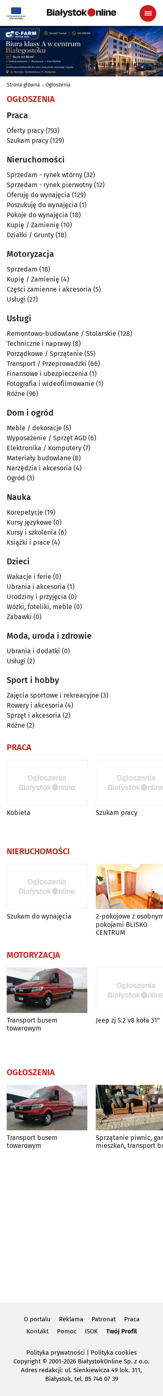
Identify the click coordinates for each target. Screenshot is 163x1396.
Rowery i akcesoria (35, 705)
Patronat (104, 1319)
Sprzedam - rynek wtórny (44, 175)
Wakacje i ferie (29, 577)
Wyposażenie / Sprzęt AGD (47, 438)
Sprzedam (22, 269)
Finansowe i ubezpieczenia (47, 374)
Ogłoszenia (58, 85)
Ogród (16, 478)
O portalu (37, 1319)
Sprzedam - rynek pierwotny (49, 185)
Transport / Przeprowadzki (47, 364)
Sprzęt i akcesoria (34, 715)
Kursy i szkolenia (32, 532)
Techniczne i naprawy (39, 344)
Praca (132, 1319)
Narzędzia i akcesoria (39, 468)
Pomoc (66, 1331)
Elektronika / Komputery (44, 448)
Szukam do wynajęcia (39, 916)
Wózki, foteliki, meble (39, 607)
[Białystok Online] (81, 13)
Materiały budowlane (39, 458)
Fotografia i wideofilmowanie (50, 384)
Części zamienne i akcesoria (49, 289)
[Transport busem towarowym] (47, 990)
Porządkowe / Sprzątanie (45, 354)
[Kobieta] (47, 782)
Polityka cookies (114, 1352)
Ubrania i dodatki (33, 651)
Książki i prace (28, 542)
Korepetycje (25, 512)
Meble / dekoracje (34, 428)
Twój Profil (121, 1331)
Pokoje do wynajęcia (37, 215)
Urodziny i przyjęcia (37, 597)
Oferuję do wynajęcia (38, 195)
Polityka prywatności (55, 1352)
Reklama (71, 1319)
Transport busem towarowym (32, 1024)
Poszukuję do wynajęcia (42, 205)
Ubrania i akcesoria (36, 587)
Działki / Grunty (30, 235)
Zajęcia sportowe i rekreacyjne (53, 695)
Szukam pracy (27, 141)
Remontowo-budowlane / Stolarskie (61, 334)
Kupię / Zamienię (33, 225)
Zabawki (19, 617)
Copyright (27, 1361)
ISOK (91, 1331)
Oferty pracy (25, 131)
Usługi (16, 299)
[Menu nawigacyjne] (148, 13)
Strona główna (23, 85)
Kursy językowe (29, 522)
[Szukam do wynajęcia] (47, 886)
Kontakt (37, 1331)
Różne (16, 394)
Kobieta (19, 813)
